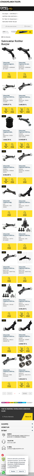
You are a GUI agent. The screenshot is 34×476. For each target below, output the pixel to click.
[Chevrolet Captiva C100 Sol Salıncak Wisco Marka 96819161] (9, 326)
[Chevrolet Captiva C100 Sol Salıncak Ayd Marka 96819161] (24, 192)
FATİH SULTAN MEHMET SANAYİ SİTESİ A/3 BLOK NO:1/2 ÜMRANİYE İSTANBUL (18, 436)
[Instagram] (3, 455)
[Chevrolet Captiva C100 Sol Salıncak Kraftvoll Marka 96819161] (24, 257)
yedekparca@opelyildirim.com (15, 449)
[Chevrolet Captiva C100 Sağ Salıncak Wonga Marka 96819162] (24, 121)
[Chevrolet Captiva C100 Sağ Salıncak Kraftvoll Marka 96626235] (9, 257)
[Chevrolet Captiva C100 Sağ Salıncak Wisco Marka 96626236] (24, 290)
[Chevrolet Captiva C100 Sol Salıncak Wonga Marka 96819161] (9, 156)
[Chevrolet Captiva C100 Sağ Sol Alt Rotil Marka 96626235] (24, 225)
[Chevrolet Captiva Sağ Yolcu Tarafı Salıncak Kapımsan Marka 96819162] (9, 53)
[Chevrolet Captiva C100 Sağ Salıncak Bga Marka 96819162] (9, 361)
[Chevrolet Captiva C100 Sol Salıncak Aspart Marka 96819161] (24, 326)
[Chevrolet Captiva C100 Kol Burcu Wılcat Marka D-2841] (24, 361)
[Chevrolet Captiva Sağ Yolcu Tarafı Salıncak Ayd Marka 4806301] (9, 192)
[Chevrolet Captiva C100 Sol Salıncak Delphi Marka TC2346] (9, 86)
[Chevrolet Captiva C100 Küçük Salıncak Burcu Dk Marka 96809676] (9, 121)
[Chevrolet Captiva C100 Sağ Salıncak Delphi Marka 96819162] (24, 86)
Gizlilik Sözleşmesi (19, 464)
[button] (27, 27)
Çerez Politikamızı (14, 466)
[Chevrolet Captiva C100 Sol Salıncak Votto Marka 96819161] (9, 225)
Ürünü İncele (9, 76)
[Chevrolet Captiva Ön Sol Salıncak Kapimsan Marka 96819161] (24, 53)
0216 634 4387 (11, 443)
